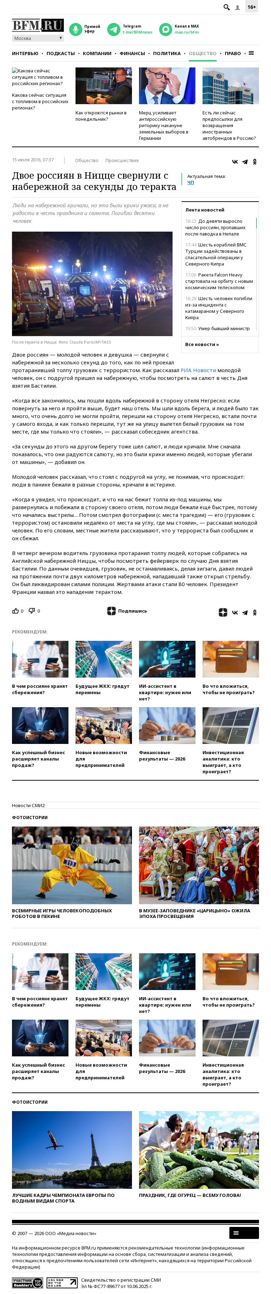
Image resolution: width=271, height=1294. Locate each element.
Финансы (132, 53)
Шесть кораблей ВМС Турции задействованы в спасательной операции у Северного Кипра (216, 254)
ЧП (190, 182)
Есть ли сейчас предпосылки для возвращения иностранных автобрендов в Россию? (229, 125)
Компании (97, 53)
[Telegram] (245, 161)
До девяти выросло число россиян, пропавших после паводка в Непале (215, 227)
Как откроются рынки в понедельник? (101, 115)
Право (233, 53)
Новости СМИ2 (28, 805)
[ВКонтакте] (235, 161)
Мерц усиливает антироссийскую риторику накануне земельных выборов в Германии (163, 125)
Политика (167, 53)
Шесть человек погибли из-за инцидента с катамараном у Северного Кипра (218, 308)
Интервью (25, 53)
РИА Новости (198, 370)
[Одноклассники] (255, 161)
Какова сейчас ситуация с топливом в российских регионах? (40, 101)
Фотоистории (30, 818)
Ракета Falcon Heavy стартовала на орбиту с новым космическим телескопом (219, 281)
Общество (203, 53)
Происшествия (122, 160)
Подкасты (61, 53)
